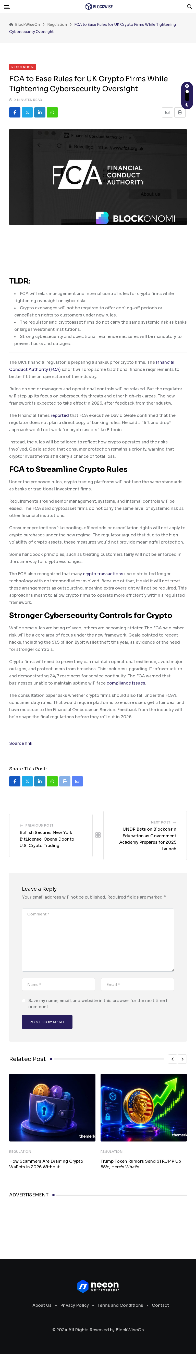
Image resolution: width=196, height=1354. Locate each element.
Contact (160, 1305)
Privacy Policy (74, 1305)
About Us (42, 1305)
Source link (20, 743)
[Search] (189, 6)
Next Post (160, 822)
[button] (172, 1059)
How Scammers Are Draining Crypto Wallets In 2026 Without (46, 1164)
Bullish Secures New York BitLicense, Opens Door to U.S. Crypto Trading (47, 839)
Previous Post (40, 825)
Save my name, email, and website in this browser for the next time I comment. (97, 1003)
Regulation (20, 1151)
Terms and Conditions (120, 1305)
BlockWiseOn (130, 1330)
